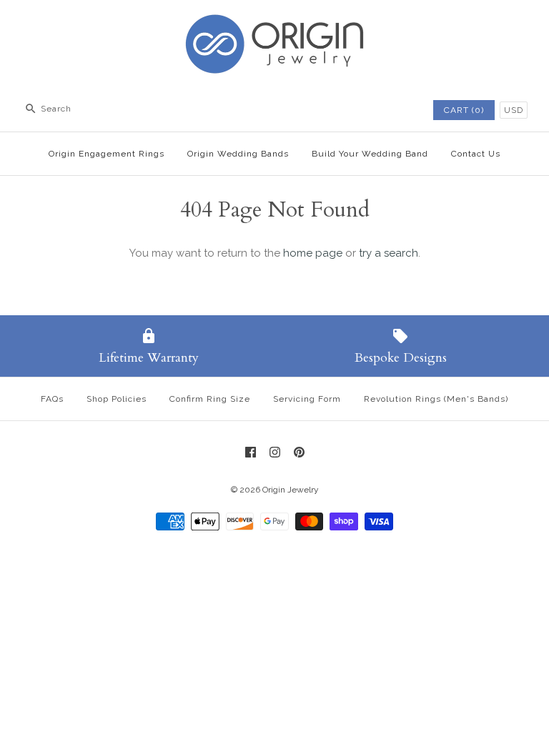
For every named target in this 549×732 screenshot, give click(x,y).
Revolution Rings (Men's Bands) (436, 399)
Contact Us (475, 154)
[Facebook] (250, 452)
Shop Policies (116, 399)
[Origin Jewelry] (274, 22)
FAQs (52, 399)
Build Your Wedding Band (370, 154)
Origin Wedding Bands (238, 154)
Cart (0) (464, 110)
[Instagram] (274, 452)
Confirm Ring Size (209, 399)
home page (312, 253)
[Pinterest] (299, 452)
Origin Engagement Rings (106, 154)
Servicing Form (307, 399)
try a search (388, 253)
